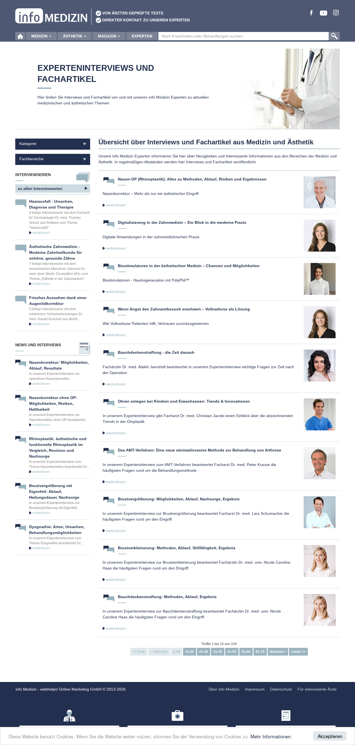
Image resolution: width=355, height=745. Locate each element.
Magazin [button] (107, 36)
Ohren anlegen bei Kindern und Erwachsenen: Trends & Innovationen (184, 401)
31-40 (217, 652)
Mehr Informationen (270, 736)
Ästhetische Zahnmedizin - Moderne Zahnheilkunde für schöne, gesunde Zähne (55, 252)
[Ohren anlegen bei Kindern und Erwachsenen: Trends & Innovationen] (320, 414)
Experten (142, 36)
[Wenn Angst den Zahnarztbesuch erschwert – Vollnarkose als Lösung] (320, 322)
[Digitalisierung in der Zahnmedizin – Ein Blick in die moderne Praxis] (320, 235)
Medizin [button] (40, 36)
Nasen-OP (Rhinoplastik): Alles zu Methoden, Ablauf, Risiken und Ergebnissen (192, 179)
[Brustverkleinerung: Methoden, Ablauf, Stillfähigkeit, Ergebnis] (320, 560)
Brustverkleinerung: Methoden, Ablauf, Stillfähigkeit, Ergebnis (176, 548)
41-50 (231, 652)
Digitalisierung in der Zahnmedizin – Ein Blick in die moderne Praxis (182, 222)
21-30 (203, 652)
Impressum (255, 689)
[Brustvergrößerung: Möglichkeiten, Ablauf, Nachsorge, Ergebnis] (320, 512)
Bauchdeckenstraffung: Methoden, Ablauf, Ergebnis (167, 597)
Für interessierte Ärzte (317, 689)
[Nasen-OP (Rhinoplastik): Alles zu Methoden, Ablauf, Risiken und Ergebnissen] (320, 192)
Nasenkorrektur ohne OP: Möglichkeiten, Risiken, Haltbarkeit (53, 403)
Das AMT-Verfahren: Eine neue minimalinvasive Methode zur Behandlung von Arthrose (199, 450)
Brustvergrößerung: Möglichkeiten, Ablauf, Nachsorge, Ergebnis (179, 499)
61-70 (260, 652)
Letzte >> (298, 652)
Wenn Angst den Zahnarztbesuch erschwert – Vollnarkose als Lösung (184, 309)
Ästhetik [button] (73, 36)
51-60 (246, 652)
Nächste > (278, 652)
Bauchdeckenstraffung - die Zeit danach (156, 352)
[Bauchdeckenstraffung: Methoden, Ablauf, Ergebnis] (320, 609)
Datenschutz (281, 689)
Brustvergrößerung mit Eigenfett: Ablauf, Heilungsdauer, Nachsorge (54, 491)
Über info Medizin (224, 689)
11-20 (189, 652)
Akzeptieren (330, 736)
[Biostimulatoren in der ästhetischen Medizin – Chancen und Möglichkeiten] (320, 278)
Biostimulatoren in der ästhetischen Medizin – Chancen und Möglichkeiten (189, 266)
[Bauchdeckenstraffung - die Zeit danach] (320, 365)
